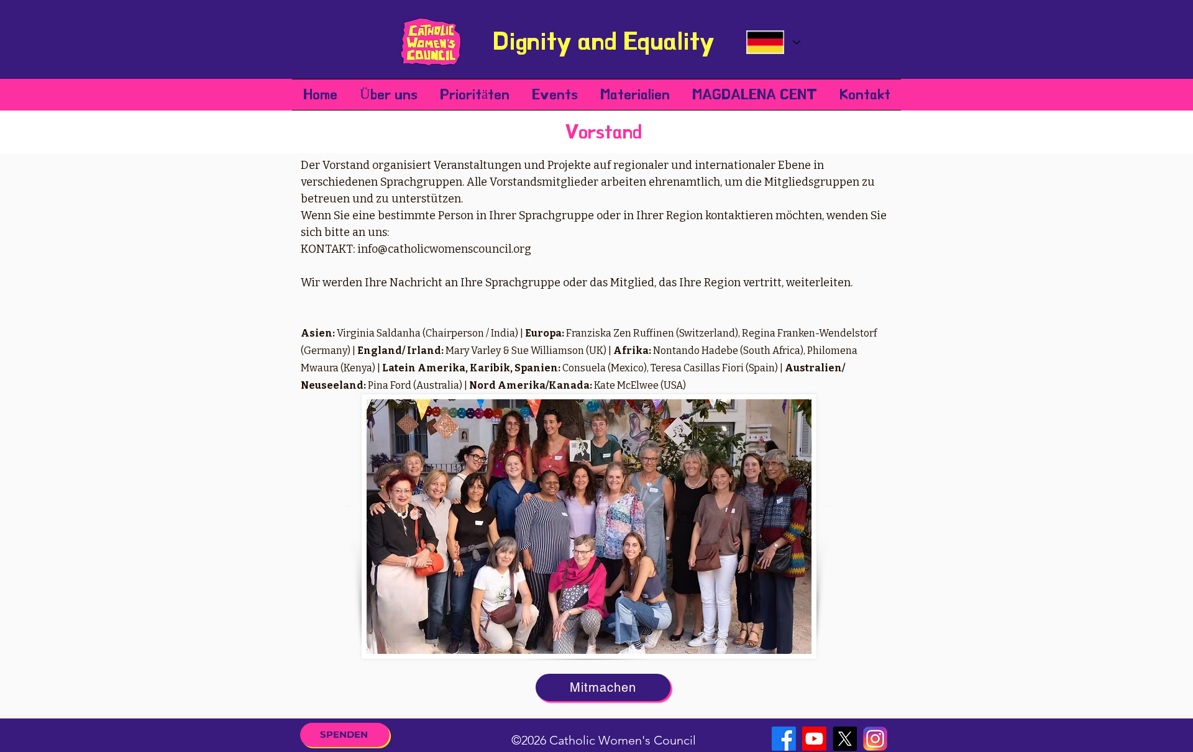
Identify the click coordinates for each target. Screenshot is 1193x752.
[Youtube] (814, 739)
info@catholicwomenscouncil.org (444, 249)
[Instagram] (875, 739)
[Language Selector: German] (773, 42)
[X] (845, 739)
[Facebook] (784, 739)
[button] (389, 94)
